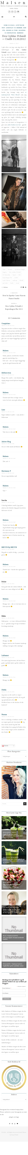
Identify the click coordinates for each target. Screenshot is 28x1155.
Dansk (6, 745)
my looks (5, 283)
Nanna (4, 715)
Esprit (14, 275)
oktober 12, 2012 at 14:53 (8, 549)
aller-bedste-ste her (14, 125)
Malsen (14, 3)
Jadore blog (6, 442)
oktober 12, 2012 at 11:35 (8, 411)
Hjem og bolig (9, 25)
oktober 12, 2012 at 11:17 (8, 375)
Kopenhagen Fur (7, 277)
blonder (10, 269)
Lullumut (5, 655)
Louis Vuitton (6, 280)
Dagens (5, 272)
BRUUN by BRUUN (9, 547)
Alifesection (6, 373)
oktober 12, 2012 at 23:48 (9, 487)
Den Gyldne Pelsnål (15, 272)
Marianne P (6, 471)
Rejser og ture (12, 30)
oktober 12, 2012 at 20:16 (8, 618)
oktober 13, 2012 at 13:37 (8, 716)
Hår (19, 275)
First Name (5, 993)
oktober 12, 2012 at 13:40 (8, 502)
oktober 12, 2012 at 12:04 (8, 443)
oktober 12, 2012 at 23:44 (9, 677)
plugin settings (14, 1117)
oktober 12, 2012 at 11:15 (8, 325)
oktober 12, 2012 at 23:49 (9, 394)
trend (17, 283)
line (3, 410)
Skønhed (20, 33)
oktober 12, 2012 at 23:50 (9, 352)
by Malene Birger (20, 269)
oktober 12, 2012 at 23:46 (9, 566)
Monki (21, 280)
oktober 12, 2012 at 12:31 (8, 473)
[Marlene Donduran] (14, 782)
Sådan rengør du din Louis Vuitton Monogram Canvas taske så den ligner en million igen (14, 1014)
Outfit (11, 283)
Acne (4, 269)
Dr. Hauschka (6, 275)
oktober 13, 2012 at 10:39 (8, 692)
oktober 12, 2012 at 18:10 (8, 583)
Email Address (6, 988)
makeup (15, 280)
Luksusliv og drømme (14, 27)
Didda (4, 690)
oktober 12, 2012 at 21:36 (8, 657)
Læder (16, 277)
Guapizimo (6, 323)
